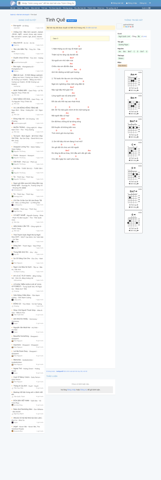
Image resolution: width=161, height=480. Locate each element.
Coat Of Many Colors (21, 377)
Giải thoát (17, 162)
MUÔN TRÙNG (19, 127)
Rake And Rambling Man (23, 409)
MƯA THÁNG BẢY (20, 90)
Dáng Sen (17, 246)
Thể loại (44, 8)
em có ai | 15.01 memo (22, 276)
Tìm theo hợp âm (55, 8)
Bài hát (13, 8)
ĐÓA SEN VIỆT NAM (21, 400)
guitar (140, 72)
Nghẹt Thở (17, 368)
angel (15, 426)
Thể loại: (121, 55)
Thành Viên (91, 8)
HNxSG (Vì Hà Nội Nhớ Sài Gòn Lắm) (27, 418)
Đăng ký (143, 3)
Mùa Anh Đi (18, 43)
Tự (14, 177)
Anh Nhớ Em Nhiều (20, 319)
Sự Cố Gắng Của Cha (21, 258)
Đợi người (17, 26)
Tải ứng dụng (68, 8)
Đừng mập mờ (19, 119)
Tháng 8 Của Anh (20, 386)
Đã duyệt (71, 20)
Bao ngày (17, 66)
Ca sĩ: (120, 34)
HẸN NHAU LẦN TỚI (21, 226)
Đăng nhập (132, 3)
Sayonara (17, 345)
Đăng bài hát (118, 3)
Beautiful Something (21, 336)
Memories (17, 360)
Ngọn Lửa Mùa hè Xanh (22, 267)
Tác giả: (121, 42)
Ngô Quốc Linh (124, 36)
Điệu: (120, 62)
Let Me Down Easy (20, 351)
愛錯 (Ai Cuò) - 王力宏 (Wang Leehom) (28, 75)
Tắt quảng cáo (111, 8)
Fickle (15, 155)
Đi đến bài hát (91, 28)
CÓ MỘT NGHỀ (19, 215)
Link (144, 36)
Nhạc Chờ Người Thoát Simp (24, 310)
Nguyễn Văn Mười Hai (22, 327)
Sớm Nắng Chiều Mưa (22, 295)
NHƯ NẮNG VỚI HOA (21, 99)
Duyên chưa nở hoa (21, 58)
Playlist (27, 8)
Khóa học (101, 8)
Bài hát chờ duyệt (23, 14)
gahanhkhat (128, 24)
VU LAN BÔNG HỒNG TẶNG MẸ (26, 108)
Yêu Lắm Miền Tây (20, 49)
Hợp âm (20, 8)
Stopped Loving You (21, 147)
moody (16, 209)
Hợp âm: (121, 49)
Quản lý (146, 8)
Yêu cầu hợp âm (80, 8)
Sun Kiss (16, 168)
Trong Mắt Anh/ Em (21, 252)
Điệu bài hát (35, 8)
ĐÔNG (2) (17, 304)
